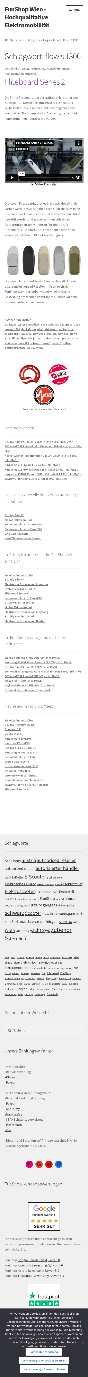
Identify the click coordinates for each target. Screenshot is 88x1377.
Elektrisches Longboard (50, 884)
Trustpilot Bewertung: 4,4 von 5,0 (41, 1276)
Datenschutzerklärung (43, 1352)
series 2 (57, 343)
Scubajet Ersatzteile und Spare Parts (28, 690)
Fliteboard (26, 97)
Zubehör (61, 930)
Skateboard (58, 914)
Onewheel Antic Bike (17, 771)
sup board (73, 983)
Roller (70, 905)
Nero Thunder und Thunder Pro (24, 780)
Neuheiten (24, 320)
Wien (10, 930)
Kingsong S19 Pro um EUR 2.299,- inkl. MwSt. (33, 465)
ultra (22, 347)
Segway (45, 914)
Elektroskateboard (46, 892)
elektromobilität (17, 968)
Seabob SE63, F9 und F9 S (20, 748)
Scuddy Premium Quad (19, 616)
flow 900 (63, 334)
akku (7, 957)
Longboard (23, 905)
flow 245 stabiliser (44, 334)
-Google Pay (13, 1114)
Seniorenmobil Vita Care (20, 757)
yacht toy (22, 930)
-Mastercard (13, 1125)
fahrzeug (25, 973)
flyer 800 (26, 338)
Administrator (61, 68)
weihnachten (11, 994)
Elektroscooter (20, 891)
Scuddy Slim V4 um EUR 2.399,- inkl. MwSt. (31, 667)
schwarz (35, 343)
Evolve (8, 899)
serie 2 (46, 343)
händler (71, 898)
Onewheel (10, 983)
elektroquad (66, 968)
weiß (76, 922)
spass (64, 984)
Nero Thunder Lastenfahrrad (23, 538)
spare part (74, 913)
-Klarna (10, 1077)
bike (13, 957)
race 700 (23, 343)
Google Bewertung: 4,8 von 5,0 (39, 1260)
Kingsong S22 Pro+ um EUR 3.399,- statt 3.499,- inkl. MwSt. (42, 469)
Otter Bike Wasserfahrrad (21, 775)
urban (32, 989)
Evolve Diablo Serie (17, 761)
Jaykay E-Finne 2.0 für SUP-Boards (26, 785)
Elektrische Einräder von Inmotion (26, 584)
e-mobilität (55, 957)
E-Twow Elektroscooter (19, 602)
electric (18, 962)
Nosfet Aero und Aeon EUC (21, 766)
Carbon (21, 957)
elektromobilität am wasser (44, 967)
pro (64, 338)
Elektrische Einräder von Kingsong (26, 612)
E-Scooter (35, 876)
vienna (65, 921)
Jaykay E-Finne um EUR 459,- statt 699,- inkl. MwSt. (37, 479)
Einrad (8, 962)
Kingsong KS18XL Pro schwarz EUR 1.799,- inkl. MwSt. (38, 662)
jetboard (38, 338)
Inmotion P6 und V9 (17, 743)
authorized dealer (20, 868)
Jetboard (10, 905)
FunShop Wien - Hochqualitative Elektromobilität (27, 17)
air (61, 324)
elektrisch (51, 329)
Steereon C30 (13, 729)
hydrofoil (60, 899)
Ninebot (62, 905)
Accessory (13, 860)
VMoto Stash (13, 734)
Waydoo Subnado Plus (19, 575)
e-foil (46, 957)
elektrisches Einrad (20, 884)
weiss (30, 347)
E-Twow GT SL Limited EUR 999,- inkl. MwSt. (32, 676)
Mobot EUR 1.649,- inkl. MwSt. (23, 681)
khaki (49, 338)
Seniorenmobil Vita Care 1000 (23, 529)
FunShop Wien (15, 291)
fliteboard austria (31, 899)
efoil (40, 329)
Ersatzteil (66, 891)
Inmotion (30, 978)
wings (39, 347)
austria (29, 860)
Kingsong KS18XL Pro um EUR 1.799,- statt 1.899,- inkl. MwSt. (43, 474)
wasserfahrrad (43, 989)
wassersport (75, 988)
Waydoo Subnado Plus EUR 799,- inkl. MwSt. (32, 657)
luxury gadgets (44, 905)
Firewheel (35, 973)
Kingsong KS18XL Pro (18, 738)
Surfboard (11, 347)
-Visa (8, 1130)
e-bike (38, 957)
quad (19, 983)
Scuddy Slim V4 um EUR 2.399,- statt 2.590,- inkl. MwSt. (39, 442)
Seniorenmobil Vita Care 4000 (23, 524)
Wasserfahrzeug (59, 989)
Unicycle (51, 921)
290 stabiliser (31, 324)
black (8, 877)
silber (66, 343)
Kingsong (52, 978)
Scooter (33, 913)
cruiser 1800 (12, 329)
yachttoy (29, 994)
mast (57, 338)
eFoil (60, 877)
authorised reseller (56, 860)
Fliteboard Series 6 (16, 593)
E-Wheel (51, 877)
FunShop (47, 898)
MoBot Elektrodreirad (18, 607)
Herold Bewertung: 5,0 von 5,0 (38, 1270)
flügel (15, 338)
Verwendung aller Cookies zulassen (44, 1360)
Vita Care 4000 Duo (16, 534)
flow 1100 (25, 334)
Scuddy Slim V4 (14, 515)
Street (8, 922)
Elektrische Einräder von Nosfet (25, 621)
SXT (41, 922)
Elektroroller (72, 884)
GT (22, 978)
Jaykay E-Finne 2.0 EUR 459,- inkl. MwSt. (30, 685)
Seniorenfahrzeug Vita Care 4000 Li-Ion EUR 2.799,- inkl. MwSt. (44, 671)
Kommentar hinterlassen (21, 74)
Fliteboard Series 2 (35, 81)
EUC (77, 892)
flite (70, 329)
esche (62, 329)
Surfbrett (34, 922)
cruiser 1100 (72, 324)
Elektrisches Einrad (50, 962)
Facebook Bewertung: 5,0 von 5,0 (40, 1265)
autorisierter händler (57, 868)
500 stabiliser (49, 324)
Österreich (15, 939)
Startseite (15, 40)
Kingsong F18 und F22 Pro (21, 752)
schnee (27, 984)
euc (76, 968)
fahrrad (15, 973)
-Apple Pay (12, 1109)
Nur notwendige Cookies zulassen (44, 1369)
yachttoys (40, 930)
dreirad (30, 957)
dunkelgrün (28, 329)
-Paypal (10, 1082)
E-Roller (18, 877)
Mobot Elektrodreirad (18, 520)
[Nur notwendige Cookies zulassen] (83, 1343)
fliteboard (11, 334)
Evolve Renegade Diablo (20, 589)
